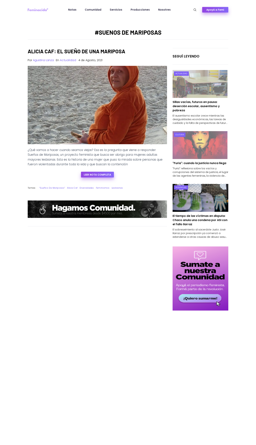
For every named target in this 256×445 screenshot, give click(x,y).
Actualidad (68, 60)
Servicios (116, 9)
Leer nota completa (97, 174)
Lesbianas (117, 187)
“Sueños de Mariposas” (52, 187)
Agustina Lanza (43, 60)
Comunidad (93, 9)
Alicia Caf (72, 187)
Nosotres (164, 9)
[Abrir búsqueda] (195, 9)
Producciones (140, 9)
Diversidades (87, 187)
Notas (72, 9)
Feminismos (103, 187)
